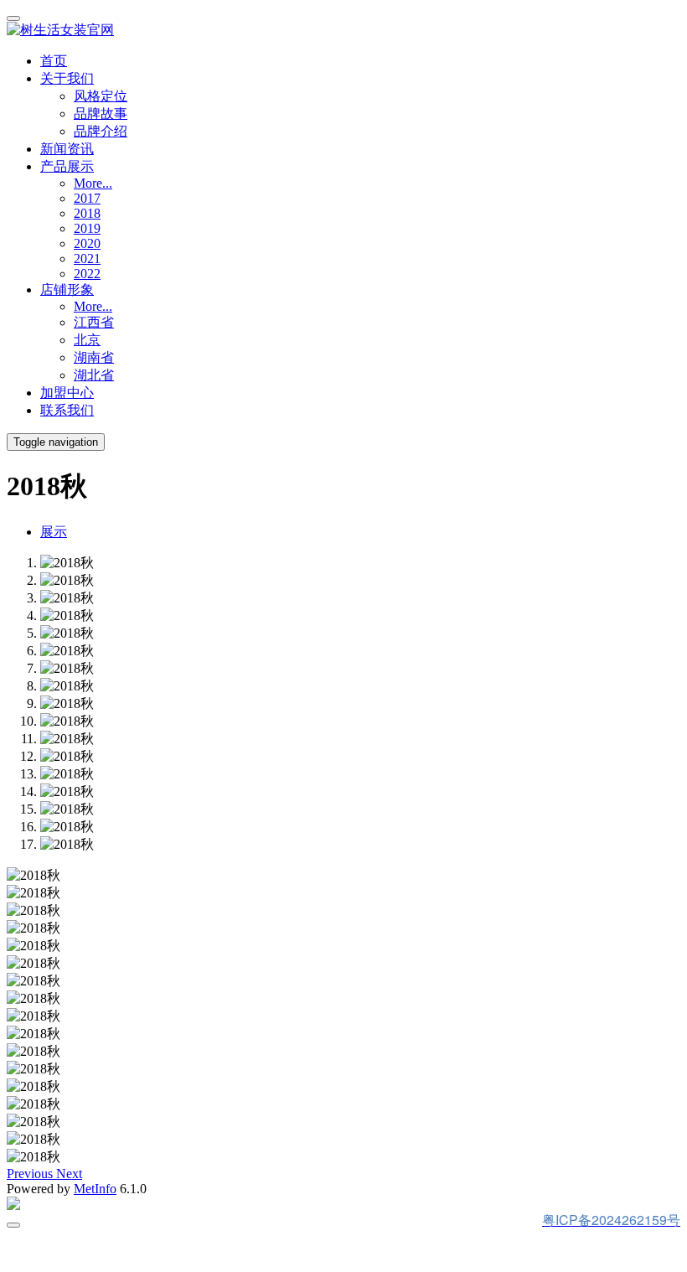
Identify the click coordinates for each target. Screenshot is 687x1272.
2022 (87, 273)
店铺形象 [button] (67, 289)
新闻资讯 (67, 149)
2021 (87, 258)
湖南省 (94, 357)
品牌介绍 (100, 131)
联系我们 (67, 410)
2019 (87, 228)
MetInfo (95, 1189)
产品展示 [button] (67, 166)
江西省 (94, 322)
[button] (31, 1173)
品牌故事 (100, 113)
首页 (53, 61)
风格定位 (100, 96)
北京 (87, 340)
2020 (87, 243)
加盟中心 (67, 392)
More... (93, 183)
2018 (87, 213)
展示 (53, 532)
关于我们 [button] (67, 78)
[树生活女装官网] (343, 30)
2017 (87, 198)
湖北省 (94, 375)
